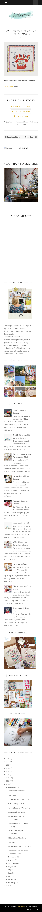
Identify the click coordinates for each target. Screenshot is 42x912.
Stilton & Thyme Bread (17, 803)
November (12, 857)
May (9, 876)
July (9, 870)
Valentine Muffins (19, 564)
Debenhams (8, 87)
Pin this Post (22, 116)
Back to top (32, 909)
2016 (8, 775)
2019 (8, 765)
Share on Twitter (22, 111)
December (12, 787)
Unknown (24, 148)
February (11, 883)
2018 (7, 768)
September (12, 863)
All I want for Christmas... (17, 838)
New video (12, 795)
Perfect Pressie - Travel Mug (19, 808)
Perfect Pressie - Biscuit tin (18, 799)
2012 (7, 886)
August (10, 867)
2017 (7, 771)
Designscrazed (20, 906)
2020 (8, 762)
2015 (7, 778)
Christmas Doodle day (16, 791)
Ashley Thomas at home (19, 122)
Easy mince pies (14, 842)
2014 (8, 781)
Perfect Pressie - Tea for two (19, 846)
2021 (7, 759)
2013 (8, 784)
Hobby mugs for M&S (21, 523)
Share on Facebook (21, 106)
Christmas (33, 122)
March (10, 879)
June (10, 873)
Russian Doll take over (16, 812)
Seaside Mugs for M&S (21, 435)
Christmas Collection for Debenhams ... (18, 198)
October (11, 860)
